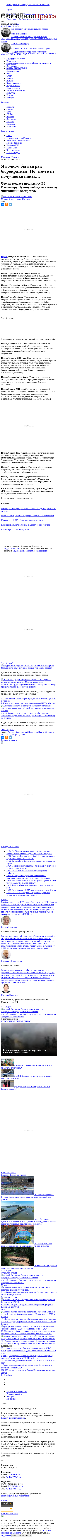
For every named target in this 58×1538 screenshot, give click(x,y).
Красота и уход (13, 150)
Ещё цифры (6, 1375)
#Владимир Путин (35, 732)
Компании (11, 126)
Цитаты (10, 121)
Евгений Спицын (9, 927)
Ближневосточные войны (18, 140)
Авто (8, 73)
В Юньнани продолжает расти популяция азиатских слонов (29, 1266)
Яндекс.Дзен (18, 551)
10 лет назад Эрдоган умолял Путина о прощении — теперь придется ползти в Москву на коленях (28, 685)
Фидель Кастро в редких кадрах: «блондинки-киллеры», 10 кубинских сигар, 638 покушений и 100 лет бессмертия (28, 1342)
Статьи (9, 109)
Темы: (9, 135)
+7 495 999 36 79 (13, 1477)
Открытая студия (9, 1273)
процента (8, 1348)
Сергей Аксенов (18, 39)
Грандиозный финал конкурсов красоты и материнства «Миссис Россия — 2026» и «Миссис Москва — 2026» (28, 1332)
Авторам (10, 1396)
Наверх (4, 1500)
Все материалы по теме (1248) (15, 529)
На (2, 1351)
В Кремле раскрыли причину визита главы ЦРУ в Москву (28, 703)
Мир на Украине (14, 143)
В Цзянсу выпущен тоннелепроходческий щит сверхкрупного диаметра (26, 1244)
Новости (10, 107)
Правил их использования (13, 1418)
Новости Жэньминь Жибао (13, 1175)
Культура (10, 93)
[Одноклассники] (6, 204)
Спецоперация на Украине (18, 138)
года (6, 1355)
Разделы (5, 102)
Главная (10, 59)
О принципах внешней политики (16, 936)
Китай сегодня (13, 152)
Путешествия (12, 71)
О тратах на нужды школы (13, 970)
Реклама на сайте (14, 1394)
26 (5, 1351)
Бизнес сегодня (13, 83)
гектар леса (13, 1370)
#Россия (10, 732)
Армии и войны (13, 68)
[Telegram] (10, 204)
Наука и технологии (15, 90)
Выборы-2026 (12, 145)
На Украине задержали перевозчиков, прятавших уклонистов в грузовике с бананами (28, 876)
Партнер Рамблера (9, 1513)
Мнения (4, 1285)
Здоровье (10, 78)
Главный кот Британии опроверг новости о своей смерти (27, 515)
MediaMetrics (41, 551)
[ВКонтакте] (2, 204)
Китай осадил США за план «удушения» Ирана (31, 890)
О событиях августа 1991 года (15, 902)
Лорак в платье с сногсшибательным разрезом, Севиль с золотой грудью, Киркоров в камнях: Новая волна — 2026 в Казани (28, 1321)
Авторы (10, 116)
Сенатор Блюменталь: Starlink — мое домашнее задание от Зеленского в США (30, 857)
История (10, 98)
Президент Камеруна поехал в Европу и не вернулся (25, 525)
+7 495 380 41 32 (13, 1489)
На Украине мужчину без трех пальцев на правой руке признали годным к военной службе (29, 852)
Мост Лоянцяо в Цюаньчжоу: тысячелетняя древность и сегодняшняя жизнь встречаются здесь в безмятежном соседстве (28, 1221)
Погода (9, 95)
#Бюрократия (20, 732)
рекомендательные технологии (15, 1496)
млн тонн (8, 1365)
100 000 (4, 1370)
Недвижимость (13, 85)
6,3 (2, 1355)
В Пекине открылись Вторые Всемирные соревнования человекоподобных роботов (27, 1197)
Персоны (10, 124)
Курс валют (11, 148)
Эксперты (11, 119)
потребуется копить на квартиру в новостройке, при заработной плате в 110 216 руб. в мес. (27, 1356)
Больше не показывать (21, 1535)
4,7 (2, 1365)
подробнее (6, 1535)
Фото (8, 112)
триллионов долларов (14, 1360)
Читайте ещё (7, 663)
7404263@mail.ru (15, 1486)
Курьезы (16, 157)
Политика (11, 61)
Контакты (11, 1399)
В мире (9, 81)
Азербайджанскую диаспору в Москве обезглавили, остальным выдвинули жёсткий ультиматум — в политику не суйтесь (28, 715)
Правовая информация (16, 1391)
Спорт (9, 76)
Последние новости (10, 846)
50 (2, 1360)
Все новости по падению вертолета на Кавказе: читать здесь (25, 1051)
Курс (3, 26)
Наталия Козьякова (9, 995)
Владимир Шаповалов (11, 961)
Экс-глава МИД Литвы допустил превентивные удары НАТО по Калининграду (31, 881)
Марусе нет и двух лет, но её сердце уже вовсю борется (26, 668)
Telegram (29, 551)
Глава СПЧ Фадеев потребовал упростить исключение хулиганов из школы (28, 893)
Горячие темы (7, 131)
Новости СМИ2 (8, 1172)
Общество (11, 63)
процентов (12, 1351)
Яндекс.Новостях (12, 548)
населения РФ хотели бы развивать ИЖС (32, 1348)
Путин (4, 256)
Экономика (11, 66)
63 (2, 1348)
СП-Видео (11, 114)
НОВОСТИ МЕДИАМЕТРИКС (16, 1021)
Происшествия (13, 88)
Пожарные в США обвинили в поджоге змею (22, 520)
